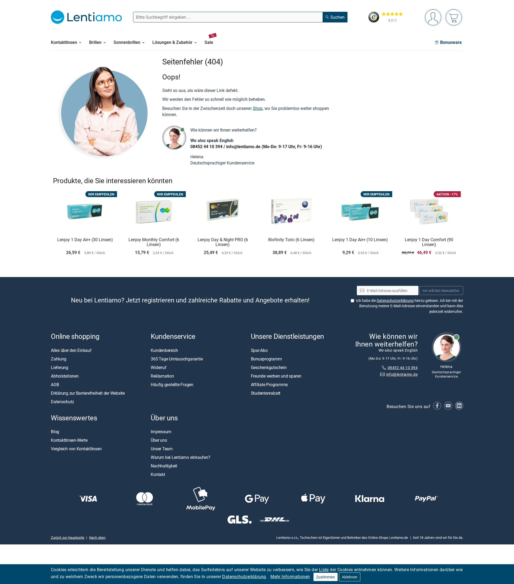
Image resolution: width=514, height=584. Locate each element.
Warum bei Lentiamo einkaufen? (180, 457)
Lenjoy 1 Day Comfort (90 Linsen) (429, 242)
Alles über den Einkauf (71, 350)
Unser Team (162, 449)
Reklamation (162, 376)
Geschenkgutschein (269, 367)
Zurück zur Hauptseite (67, 537)
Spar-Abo (259, 350)
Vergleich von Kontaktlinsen (76, 449)
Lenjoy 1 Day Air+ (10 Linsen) (360, 239)
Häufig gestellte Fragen (172, 384)
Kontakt (158, 474)
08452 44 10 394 (206, 146)
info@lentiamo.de (243, 146)
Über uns (159, 440)
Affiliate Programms (269, 384)
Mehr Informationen (290, 576)
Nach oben (97, 537)
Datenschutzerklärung (244, 576)
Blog (55, 432)
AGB (55, 384)
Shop (258, 108)
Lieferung (59, 367)
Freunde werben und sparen (276, 376)
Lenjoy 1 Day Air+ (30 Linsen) (85, 239)
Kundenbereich (164, 350)
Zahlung (58, 359)
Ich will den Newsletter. (441, 290)
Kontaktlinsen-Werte (69, 440)
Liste (324, 570)
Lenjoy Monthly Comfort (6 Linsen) (153, 242)
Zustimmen (325, 576)
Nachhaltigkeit (164, 466)
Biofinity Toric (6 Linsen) (291, 239)
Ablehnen (349, 576)
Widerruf (158, 367)
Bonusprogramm (266, 359)
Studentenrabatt (265, 393)
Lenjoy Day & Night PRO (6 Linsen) (223, 242)
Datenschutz (62, 401)
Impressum (161, 432)
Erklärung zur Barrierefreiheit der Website (88, 393)
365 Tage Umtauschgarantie (177, 359)
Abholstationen (65, 376)
